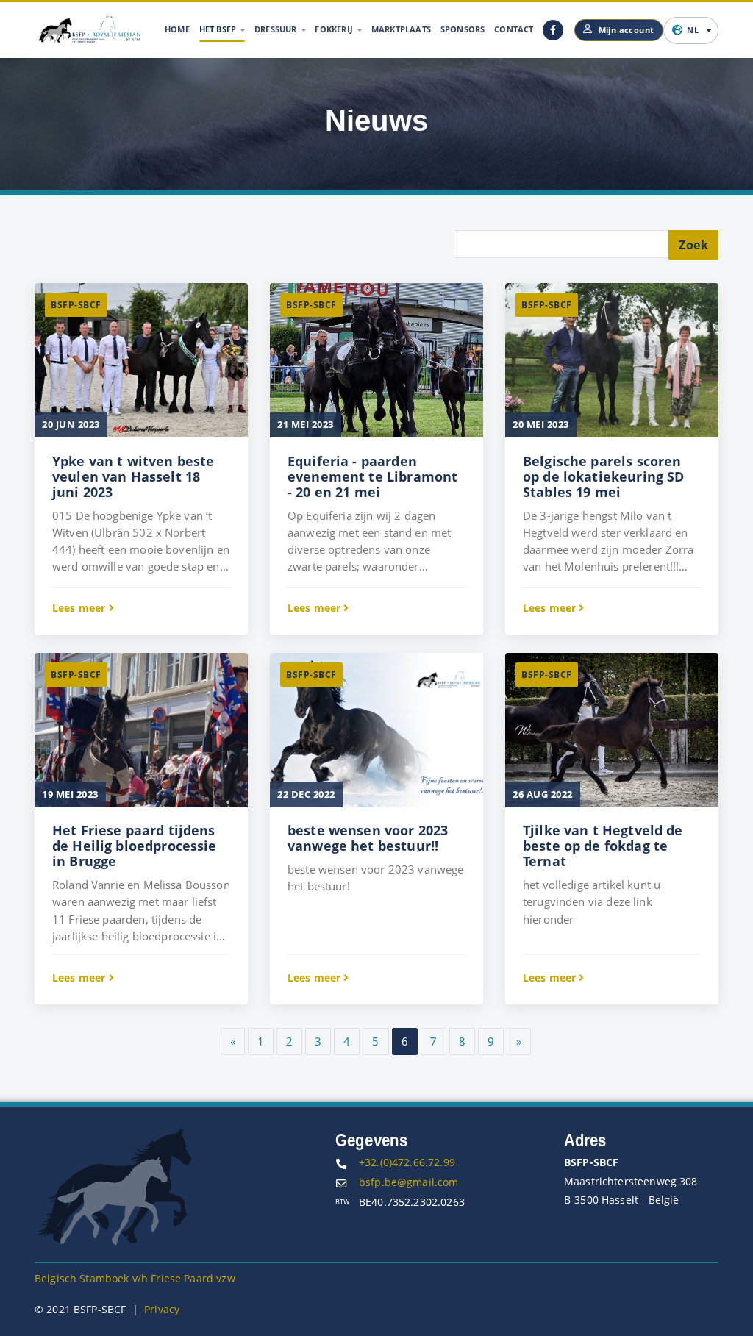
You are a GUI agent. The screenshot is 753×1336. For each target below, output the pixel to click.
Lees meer (80, 608)
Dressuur (276, 29)
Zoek (693, 245)
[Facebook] (553, 30)
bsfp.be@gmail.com (409, 1182)
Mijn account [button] (626, 29)
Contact (513, 29)
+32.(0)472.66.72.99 (407, 1162)
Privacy (161, 1309)
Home (177, 29)
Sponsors (462, 29)
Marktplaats (401, 29)
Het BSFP (219, 29)
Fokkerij (335, 29)
